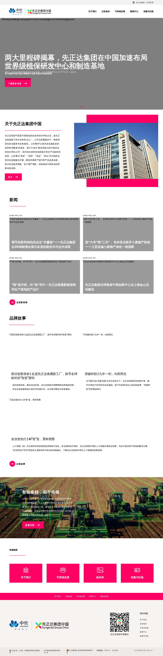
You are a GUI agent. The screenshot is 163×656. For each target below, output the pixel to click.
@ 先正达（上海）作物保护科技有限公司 (24, 652)
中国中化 (107, 650)
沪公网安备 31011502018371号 (79, 651)
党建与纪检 (137, 577)
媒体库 (100, 577)
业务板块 (68, 596)
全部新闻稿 (22, 302)
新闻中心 (92, 596)
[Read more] (44, 233)
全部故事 (20, 463)
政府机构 (115, 650)
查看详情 (29, 525)
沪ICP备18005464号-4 (52, 652)
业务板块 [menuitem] (106, 11)
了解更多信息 (15, 83)
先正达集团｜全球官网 (145, 2)
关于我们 (26, 577)
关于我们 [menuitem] (92, 11)
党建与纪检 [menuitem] (148, 11)
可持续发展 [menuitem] (120, 11)
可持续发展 (63, 577)
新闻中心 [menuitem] (134, 11)
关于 (10, 177)
